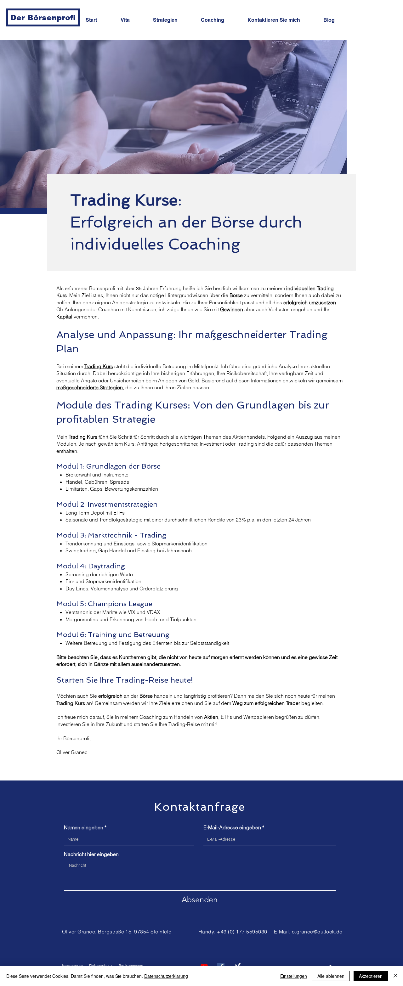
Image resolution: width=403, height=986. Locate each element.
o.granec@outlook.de (317, 931)
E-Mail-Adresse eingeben (232, 827)
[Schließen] (395, 976)
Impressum (72, 965)
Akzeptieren (371, 976)
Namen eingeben (83, 827)
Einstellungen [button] (293, 976)
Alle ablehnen (330, 976)
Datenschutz (100, 965)
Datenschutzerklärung (166, 976)
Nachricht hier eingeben (91, 854)
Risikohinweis (130, 965)
